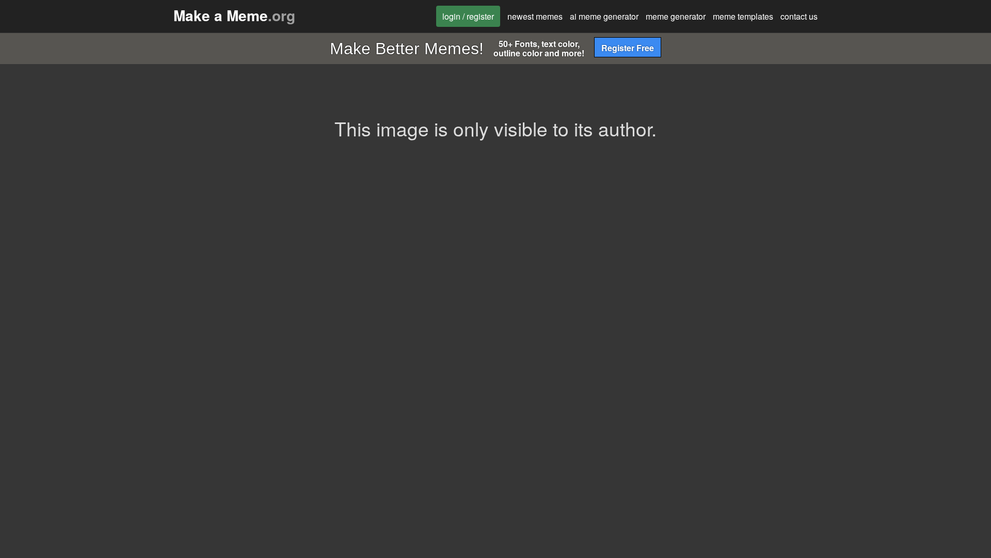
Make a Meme (234, 15)
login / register (468, 16)
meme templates (743, 16)
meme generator (676, 16)
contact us (799, 16)
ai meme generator (604, 16)
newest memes (535, 16)
